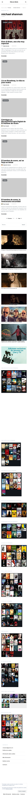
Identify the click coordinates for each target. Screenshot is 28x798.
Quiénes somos (6, 761)
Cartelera (5, 22)
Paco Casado (6, 126)
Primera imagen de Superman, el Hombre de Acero (11, 269)
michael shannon (16, 7)
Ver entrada (3, 55)
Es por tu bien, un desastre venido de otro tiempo (11, 322)
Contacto (5, 764)
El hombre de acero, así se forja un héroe (12, 161)
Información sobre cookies (9, 753)
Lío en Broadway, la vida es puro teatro (13, 82)
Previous (10, 218)
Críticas (10, 22)
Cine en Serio (14, 2)
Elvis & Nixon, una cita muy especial (12, 43)
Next (19, 218)
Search (23, 224)
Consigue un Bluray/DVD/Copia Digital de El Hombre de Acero (13, 121)
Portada (9, 7)
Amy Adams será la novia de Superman (9, 288)
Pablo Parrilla (6, 46)
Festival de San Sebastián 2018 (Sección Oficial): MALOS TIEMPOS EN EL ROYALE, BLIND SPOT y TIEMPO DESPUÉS (13, 342)
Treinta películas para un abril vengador (9, 304)
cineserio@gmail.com (8, 747)
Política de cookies (7, 750)
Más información (6, 757)
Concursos (5, 100)
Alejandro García (7, 165)
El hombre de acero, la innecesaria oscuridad (11, 200)
